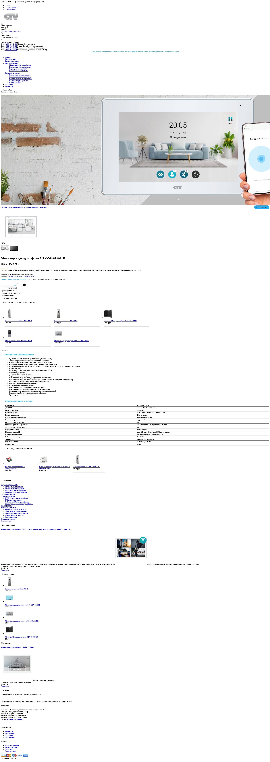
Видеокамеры (6, 521)
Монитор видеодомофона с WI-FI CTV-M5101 (22, 605)
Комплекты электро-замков (15, 509)
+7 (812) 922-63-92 (28, 276)
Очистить (17, 31)
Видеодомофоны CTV (9, 485)
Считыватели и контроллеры (16, 513)
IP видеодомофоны (8, 496)
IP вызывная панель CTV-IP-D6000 (18, 341)
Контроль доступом (8, 507)
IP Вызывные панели (13, 500)
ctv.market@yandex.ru (15, 719)
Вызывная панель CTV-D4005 (65, 321)
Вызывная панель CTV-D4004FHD (18, 321)
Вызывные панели (8, 494)
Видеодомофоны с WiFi (14, 487)
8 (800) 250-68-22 (13, 276)
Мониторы (9, 749)
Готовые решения (12, 745)
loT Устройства (6, 506)
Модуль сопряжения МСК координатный (15, 468)
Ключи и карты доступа (14, 515)
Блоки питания (11, 517)
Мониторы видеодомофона (15, 490)
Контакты (9, 731)
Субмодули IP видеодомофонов (17, 502)
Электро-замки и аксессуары (16, 511)
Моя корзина (11, 9)
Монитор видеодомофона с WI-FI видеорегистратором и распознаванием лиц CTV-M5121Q (35, 529)
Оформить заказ (6, 31)
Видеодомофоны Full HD (14, 488)
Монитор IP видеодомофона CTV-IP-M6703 (21, 637)
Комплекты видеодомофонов (16, 492)
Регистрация (11, 7)
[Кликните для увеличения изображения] (21, 227)
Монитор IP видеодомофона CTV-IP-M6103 (120, 321)
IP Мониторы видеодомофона (16, 498)
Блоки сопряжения (8, 519)
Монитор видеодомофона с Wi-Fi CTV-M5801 (71, 341)
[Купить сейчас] (17, 288)
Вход (8, 5)
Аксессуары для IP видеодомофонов (19, 504)
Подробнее (5, 570)
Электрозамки (10, 751)
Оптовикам (9, 733)
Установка (9, 735)
